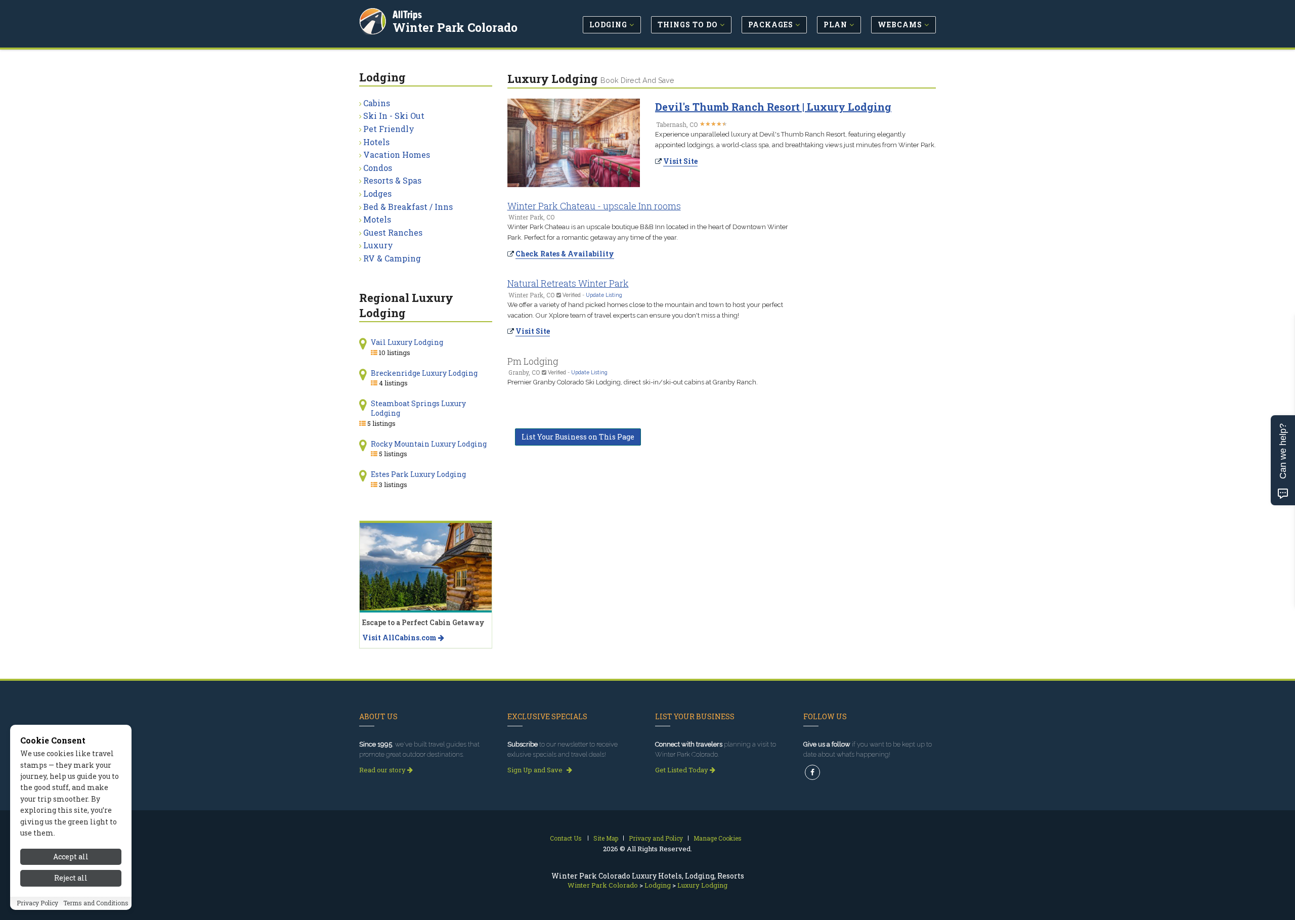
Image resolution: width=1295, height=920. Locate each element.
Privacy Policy (37, 903)
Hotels (376, 142)
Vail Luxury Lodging (407, 342)
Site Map (605, 838)
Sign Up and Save (535, 769)
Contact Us (566, 838)
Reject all (71, 878)
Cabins (376, 103)
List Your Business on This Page (578, 437)
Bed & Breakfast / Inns (408, 206)
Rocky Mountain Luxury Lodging (429, 444)
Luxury (378, 245)
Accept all (71, 856)
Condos (377, 167)
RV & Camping (392, 258)
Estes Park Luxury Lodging (418, 474)
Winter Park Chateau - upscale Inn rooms (594, 206)
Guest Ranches (392, 232)
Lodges (377, 193)
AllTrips (407, 14)
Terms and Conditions (95, 903)
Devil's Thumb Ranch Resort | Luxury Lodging (773, 106)
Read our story (383, 769)
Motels (377, 219)
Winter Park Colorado (455, 27)
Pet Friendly (388, 128)
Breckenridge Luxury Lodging (424, 373)
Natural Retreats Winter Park (568, 283)
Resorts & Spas (392, 180)
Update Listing (604, 295)
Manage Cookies (718, 838)
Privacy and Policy (656, 838)
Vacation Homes (396, 154)
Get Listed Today (682, 769)
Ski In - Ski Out (393, 115)
